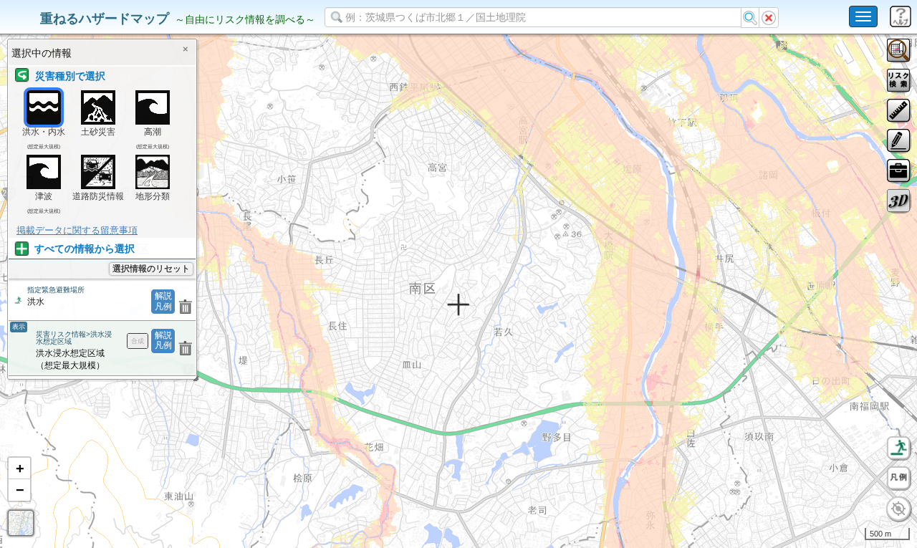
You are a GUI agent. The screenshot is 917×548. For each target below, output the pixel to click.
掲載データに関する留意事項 (77, 230)
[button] (19, 468)
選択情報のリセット (151, 269)
